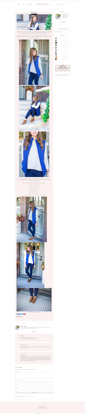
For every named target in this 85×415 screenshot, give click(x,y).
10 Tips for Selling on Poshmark (64, 37)
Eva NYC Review (64, 56)
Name (16, 380)
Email (16, 384)
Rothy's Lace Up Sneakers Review (64, 54)
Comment (17, 371)
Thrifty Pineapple (42, 4)
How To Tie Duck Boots (64, 42)
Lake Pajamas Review (64, 49)
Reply (21, 349)
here (45, 33)
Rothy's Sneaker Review (64, 51)
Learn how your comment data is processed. (30, 396)
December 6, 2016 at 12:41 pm (25, 336)
